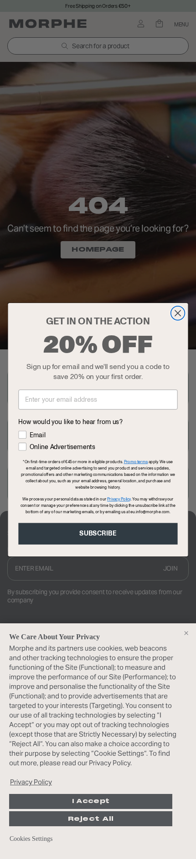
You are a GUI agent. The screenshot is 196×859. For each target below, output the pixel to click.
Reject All (91, 819)
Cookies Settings (31, 838)
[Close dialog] (178, 313)
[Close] (186, 633)
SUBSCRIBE (98, 533)
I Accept (90, 801)
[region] (98, 741)
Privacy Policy (31, 782)
